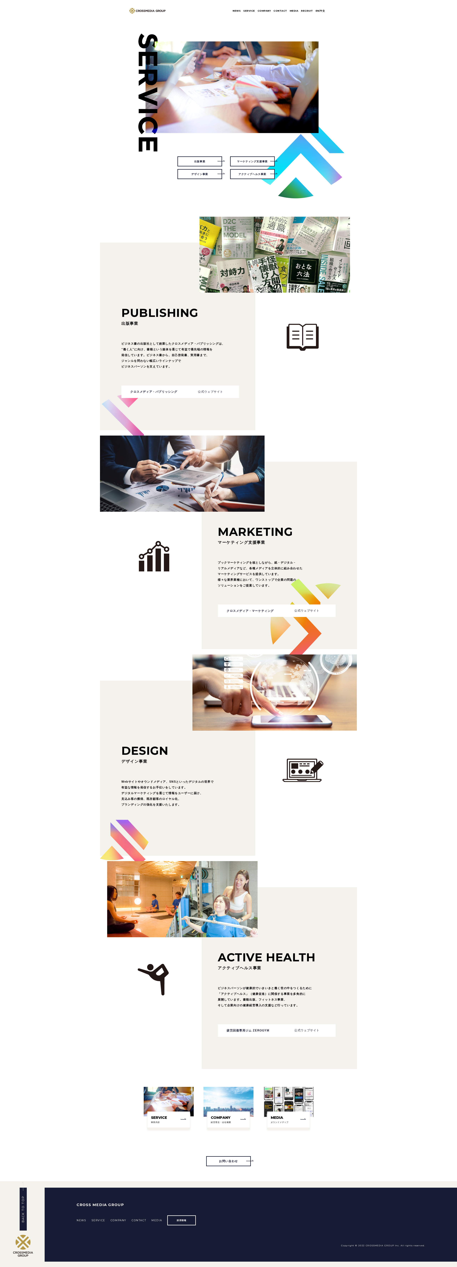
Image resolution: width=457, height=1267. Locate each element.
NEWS (237, 10)
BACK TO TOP (23, 1209)
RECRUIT (307, 10)
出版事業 (199, 161)
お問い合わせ (228, 1161)
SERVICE (249, 10)
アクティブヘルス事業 (252, 174)
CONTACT (280, 10)
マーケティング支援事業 (252, 161)
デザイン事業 (199, 174)
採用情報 (181, 1220)
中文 (322, 10)
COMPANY (264, 10)
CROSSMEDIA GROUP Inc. (383, 1245)
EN (317, 10)
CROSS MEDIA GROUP (100, 1205)
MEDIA (294, 10)
